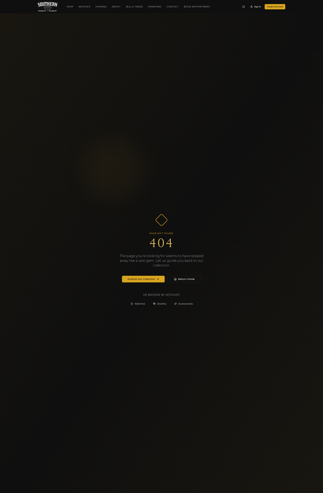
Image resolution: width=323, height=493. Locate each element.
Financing (155, 6)
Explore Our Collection (141, 279)
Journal (101, 6)
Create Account (275, 6)
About (116, 6)
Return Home (186, 279)
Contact (172, 6)
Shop (70, 6)
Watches (139, 303)
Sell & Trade (134, 6)
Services (84, 6)
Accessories (185, 303)
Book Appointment (197, 6)
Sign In (257, 6)
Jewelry (161, 303)
